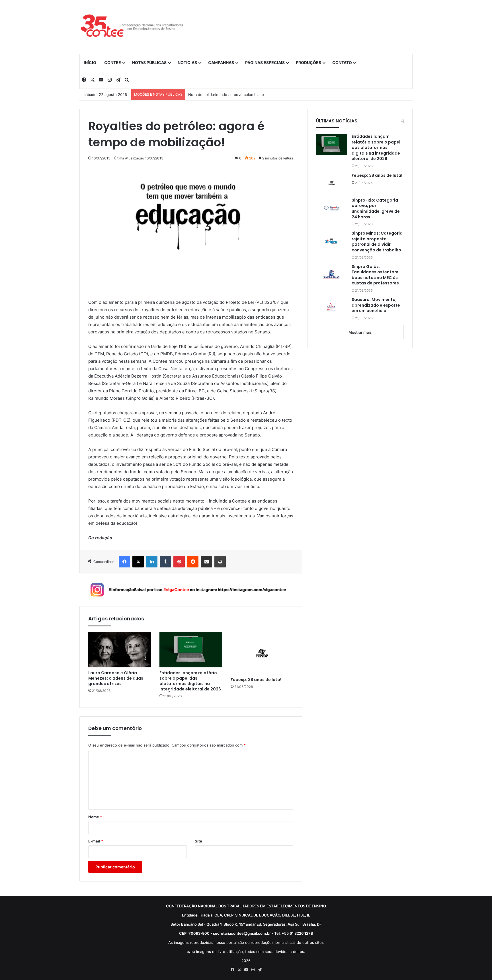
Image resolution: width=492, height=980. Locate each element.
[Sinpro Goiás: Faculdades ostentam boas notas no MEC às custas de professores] (331, 274)
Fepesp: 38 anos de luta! (256, 679)
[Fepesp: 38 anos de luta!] (262, 653)
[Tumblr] (165, 561)
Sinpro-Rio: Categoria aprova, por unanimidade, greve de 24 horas (376, 209)
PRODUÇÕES (308, 62)
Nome (95, 817)
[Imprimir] (220, 561)
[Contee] (132, 26)
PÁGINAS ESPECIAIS (265, 62)
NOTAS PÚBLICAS (149, 62)
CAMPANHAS (221, 62)
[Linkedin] (151, 561)
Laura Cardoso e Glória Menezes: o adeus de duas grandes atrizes (115, 678)
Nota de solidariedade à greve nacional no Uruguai (233, 94)
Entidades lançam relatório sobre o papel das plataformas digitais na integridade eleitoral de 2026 (190, 681)
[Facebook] (124, 561)
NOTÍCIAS (187, 62)
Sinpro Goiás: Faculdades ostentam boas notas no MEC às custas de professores (375, 275)
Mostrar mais (360, 332)
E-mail (95, 841)
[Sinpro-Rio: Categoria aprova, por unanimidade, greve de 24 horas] (331, 208)
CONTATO (342, 62)
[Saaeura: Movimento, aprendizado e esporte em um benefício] (331, 307)
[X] (138, 561)
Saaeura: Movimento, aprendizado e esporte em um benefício (376, 305)
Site (198, 841)
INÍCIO (90, 62)
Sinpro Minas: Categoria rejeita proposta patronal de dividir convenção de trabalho (377, 242)
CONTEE (112, 62)
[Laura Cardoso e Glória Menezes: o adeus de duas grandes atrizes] (119, 649)
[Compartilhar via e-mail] (206, 561)
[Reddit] (192, 561)
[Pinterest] (179, 561)
